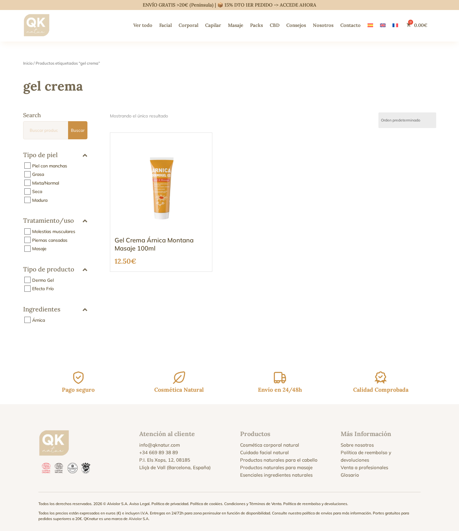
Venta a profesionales (364, 467)
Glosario (350, 475)
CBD (274, 25)
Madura (39, 200)
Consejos (296, 25)
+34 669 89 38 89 (158, 452)
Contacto (350, 25)
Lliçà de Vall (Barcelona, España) (175, 467)
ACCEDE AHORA (298, 5)
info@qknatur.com (159, 445)
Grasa (38, 174)
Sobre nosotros (357, 445)
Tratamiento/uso (48, 220)
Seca (37, 191)
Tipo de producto (48, 269)
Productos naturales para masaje (276, 467)
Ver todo (142, 25)
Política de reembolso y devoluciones (315, 503)
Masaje (235, 25)
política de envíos (317, 513)
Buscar (78, 130)
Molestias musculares (53, 231)
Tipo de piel (40, 155)
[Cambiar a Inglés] (383, 25)
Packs (256, 25)
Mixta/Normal (45, 183)
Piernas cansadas (49, 240)
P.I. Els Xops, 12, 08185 (164, 460)
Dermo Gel (43, 280)
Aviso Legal (139, 503)
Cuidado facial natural (264, 452)
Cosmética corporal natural (269, 445)
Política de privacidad (169, 503)
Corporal (188, 25)
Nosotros (323, 25)
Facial (165, 25)
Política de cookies (206, 503)
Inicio (27, 63)
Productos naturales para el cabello (279, 460)
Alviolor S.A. (139, 518)
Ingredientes (41, 309)
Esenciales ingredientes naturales (276, 475)
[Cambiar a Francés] (395, 25)
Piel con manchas (49, 165)
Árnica (38, 320)
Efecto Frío (43, 288)
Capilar (213, 25)
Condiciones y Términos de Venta (252, 503)
